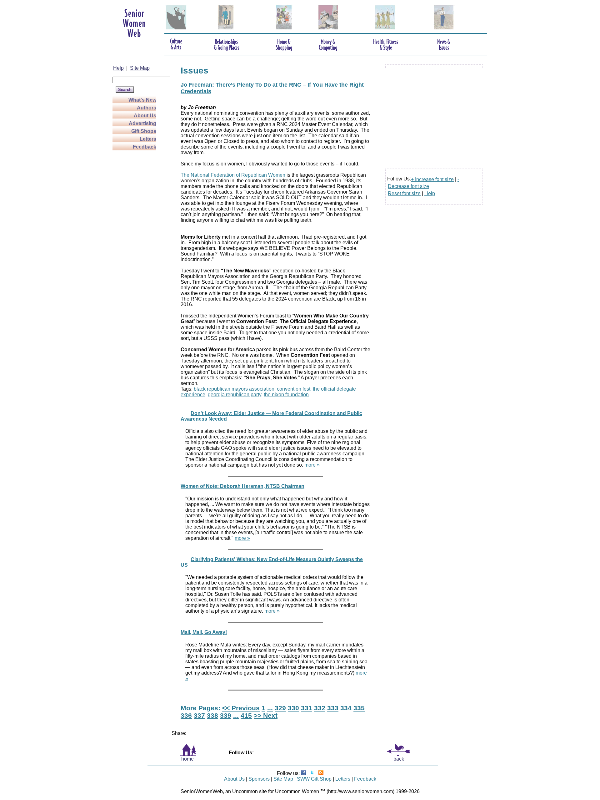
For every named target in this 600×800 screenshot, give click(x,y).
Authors (146, 107)
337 (199, 715)
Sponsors (259, 779)
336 (186, 715)
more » (312, 465)
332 (319, 707)
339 (225, 715)
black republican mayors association (234, 389)
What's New (142, 100)
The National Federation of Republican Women (233, 175)
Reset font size (404, 193)
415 (246, 715)
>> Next (266, 715)
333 (332, 707)
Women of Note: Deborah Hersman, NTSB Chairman (242, 486)
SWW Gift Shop (314, 779)
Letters (148, 139)
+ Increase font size (432, 179)
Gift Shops (143, 131)
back (398, 759)
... (270, 707)
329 (280, 707)
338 (212, 715)
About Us (145, 115)
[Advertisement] (137, 244)
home (187, 759)
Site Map (140, 68)
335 (359, 707)
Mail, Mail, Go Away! (204, 632)
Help (118, 68)
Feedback (144, 146)
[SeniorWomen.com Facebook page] (303, 773)
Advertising (142, 123)
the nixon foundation (286, 394)
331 (306, 707)
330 (293, 707)
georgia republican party (234, 394)
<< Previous (241, 707)
